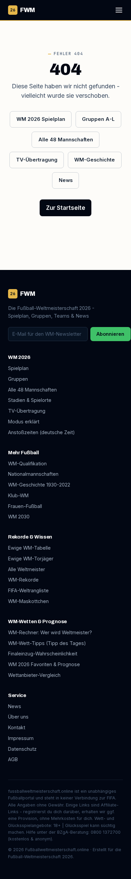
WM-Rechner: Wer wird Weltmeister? (50, 632)
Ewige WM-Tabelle (29, 548)
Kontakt (16, 727)
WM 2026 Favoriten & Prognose (44, 664)
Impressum (21, 738)
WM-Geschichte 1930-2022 (39, 485)
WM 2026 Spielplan (40, 119)
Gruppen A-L (98, 119)
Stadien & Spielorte (29, 400)
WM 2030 (19, 516)
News (66, 180)
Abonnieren (110, 334)
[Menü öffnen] (119, 10)
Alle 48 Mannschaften (65, 140)
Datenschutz (22, 749)
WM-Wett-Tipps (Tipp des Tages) (47, 643)
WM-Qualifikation (27, 463)
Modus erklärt (23, 421)
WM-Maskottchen (28, 601)
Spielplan (18, 368)
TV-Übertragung (36, 160)
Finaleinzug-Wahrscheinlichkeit (42, 653)
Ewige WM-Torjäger (30, 558)
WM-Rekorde (23, 580)
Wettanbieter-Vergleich (34, 675)
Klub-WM (18, 495)
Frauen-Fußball (25, 506)
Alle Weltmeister (26, 569)
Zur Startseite (65, 207)
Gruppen (18, 379)
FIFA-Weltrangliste (28, 590)
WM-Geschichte (94, 160)
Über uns (18, 717)
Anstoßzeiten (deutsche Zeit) (41, 432)
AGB (13, 759)
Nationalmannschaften (33, 474)
